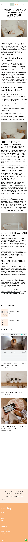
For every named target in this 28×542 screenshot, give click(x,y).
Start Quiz (14, 269)
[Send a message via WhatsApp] (25, 539)
